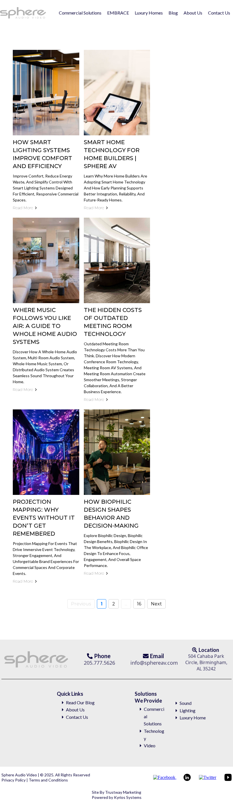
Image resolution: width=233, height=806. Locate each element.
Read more (23, 207)
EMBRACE (118, 12)
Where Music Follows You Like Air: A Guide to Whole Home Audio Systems (45, 326)
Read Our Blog (80, 702)
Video (149, 745)
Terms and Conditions (48, 780)
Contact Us (219, 12)
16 (139, 604)
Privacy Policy (13, 780)
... (126, 604)
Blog (173, 12)
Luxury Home (193, 717)
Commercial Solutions (80, 12)
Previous (81, 604)
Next (156, 604)
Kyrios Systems (128, 797)
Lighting (187, 710)
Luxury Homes (149, 12)
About (72, 709)
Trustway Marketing (123, 792)
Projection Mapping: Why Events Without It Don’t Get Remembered (44, 517)
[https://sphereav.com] (23, 13)
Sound (186, 703)
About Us (193, 12)
